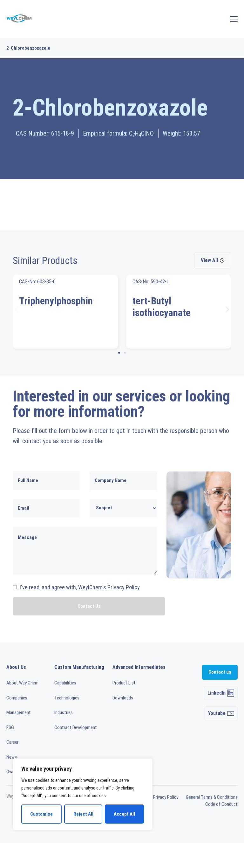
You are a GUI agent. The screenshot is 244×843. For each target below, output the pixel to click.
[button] (17, 309)
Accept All (124, 814)
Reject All (83, 814)
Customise (41, 814)
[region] (82, 794)
